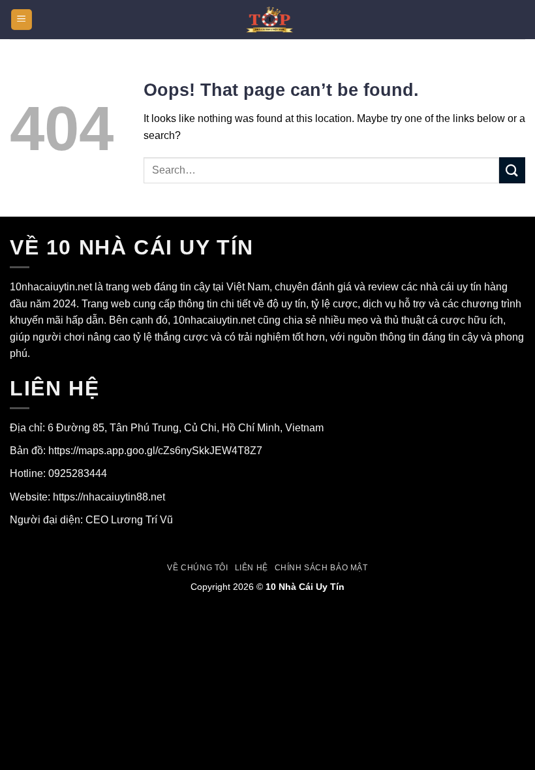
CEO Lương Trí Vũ (129, 519)
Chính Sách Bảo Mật (321, 567)
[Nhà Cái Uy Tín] (267, 19)
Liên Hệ (251, 567)
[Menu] (21, 20)
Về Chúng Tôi (197, 567)
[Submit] (512, 170)
